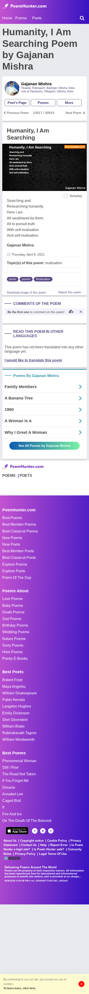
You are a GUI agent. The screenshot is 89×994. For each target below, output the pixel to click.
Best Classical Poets (19, 558)
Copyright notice (32, 840)
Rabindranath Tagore (19, 733)
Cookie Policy (57, 840)
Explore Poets (13, 571)
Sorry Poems (12, 645)
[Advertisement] (44, 948)
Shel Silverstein (15, 720)
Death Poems (13, 612)
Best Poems (12, 518)
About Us (9, 840)
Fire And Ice (12, 814)
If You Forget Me (15, 781)
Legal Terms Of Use (53, 854)
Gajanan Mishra (36, 84)
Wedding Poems (15, 632)
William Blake (13, 726)
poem (12, 279)
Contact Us (29, 845)
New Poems (12, 538)
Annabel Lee (12, 794)
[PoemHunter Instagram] (51, 831)
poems (26, 279)
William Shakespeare (19, 693)
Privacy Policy (25, 854)
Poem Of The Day (16, 578)
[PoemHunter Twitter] (43, 831)
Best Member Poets (18, 551)
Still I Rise (10, 767)
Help (43, 845)
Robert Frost (12, 680)
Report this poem (69, 292)
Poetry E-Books (15, 658)
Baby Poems (12, 605)
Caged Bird (11, 801)
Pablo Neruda (13, 700)
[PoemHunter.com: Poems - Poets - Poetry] (24, 6)
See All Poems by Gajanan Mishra (44, 445)
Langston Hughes (16, 706)
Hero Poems (12, 652)
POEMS (9, 475)
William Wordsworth (18, 739)
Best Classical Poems (20, 531)
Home (7, 18)
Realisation (43, 279)
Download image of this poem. (27, 292)
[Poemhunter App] (17, 830)
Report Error (59, 845)
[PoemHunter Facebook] (35, 831)
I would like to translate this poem (33, 360)
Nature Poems (14, 639)
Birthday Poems (15, 625)
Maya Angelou (14, 686)
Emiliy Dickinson (15, 713)
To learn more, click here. (19, 988)
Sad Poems (11, 619)
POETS (26, 475)
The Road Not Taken (19, 774)
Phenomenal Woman (19, 761)
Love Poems (12, 599)
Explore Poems (14, 564)
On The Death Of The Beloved (26, 821)
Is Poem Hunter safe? (49, 849)
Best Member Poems (19, 524)
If (3, 807)
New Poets (11, 544)
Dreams (8, 787)
